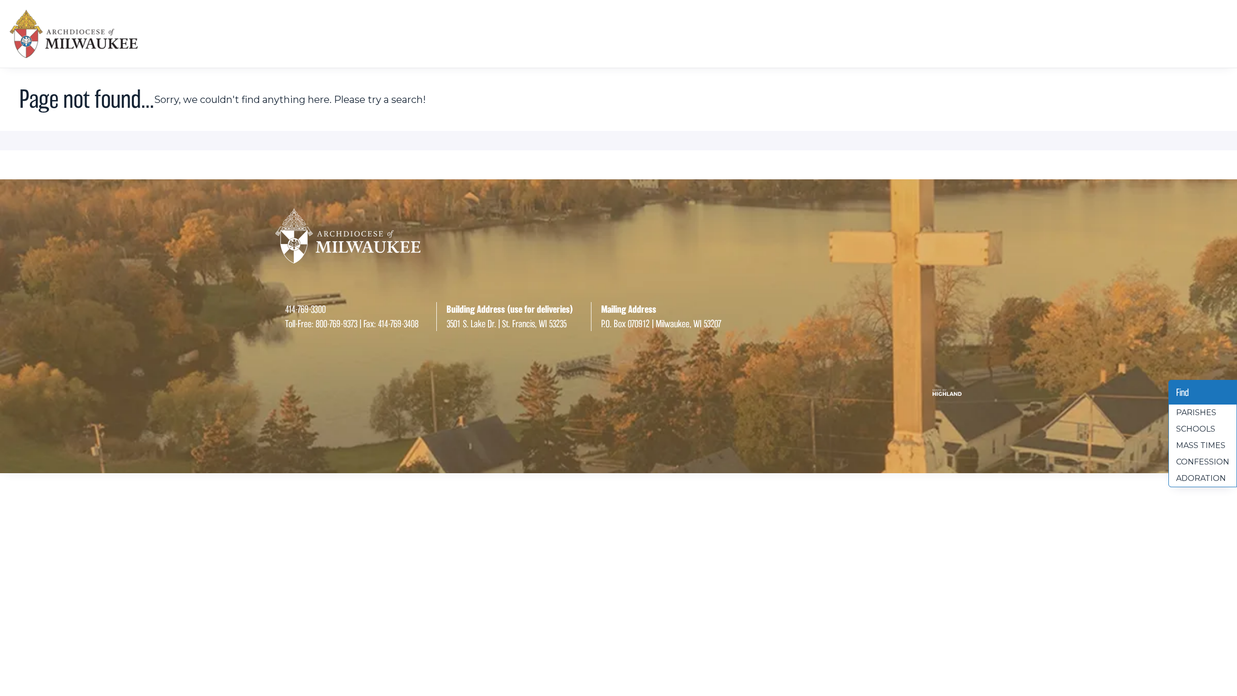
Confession (1202, 461)
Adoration (1201, 478)
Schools (1195, 429)
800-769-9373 (337, 324)
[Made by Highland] (618, 392)
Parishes (1196, 412)
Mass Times (1200, 445)
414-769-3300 (305, 309)
